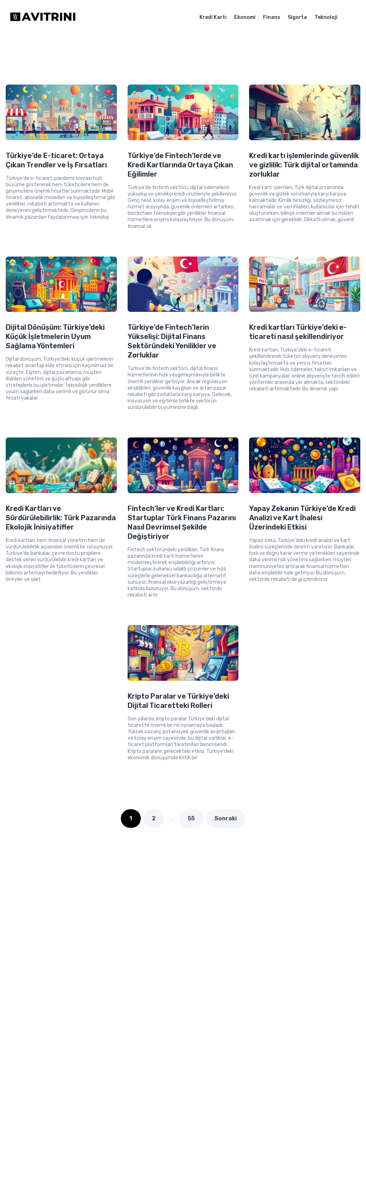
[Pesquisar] (354, 17)
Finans (271, 17)
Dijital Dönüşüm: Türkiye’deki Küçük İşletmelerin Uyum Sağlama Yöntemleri (55, 336)
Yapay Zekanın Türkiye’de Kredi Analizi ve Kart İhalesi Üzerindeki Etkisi (302, 517)
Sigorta (297, 17)
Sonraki (225, 818)
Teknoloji (326, 17)
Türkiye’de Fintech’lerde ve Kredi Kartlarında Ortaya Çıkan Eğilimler (180, 164)
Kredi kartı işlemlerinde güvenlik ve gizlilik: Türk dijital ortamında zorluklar (304, 164)
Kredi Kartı (213, 17)
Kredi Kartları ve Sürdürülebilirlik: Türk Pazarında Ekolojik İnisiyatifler (61, 517)
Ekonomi (245, 17)
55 (191, 818)
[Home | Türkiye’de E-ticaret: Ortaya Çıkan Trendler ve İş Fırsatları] (48, 17)
